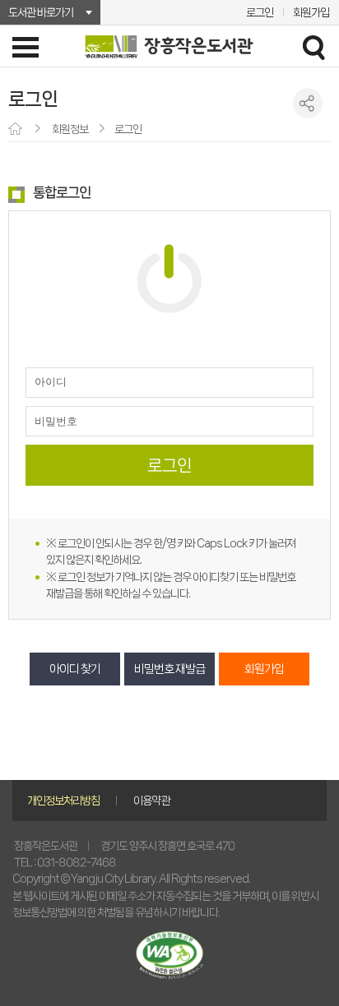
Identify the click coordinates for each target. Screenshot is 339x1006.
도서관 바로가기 (40, 12)
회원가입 (311, 12)
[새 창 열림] (169, 955)
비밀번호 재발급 (169, 669)
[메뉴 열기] (25, 47)
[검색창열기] (313, 47)
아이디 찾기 (74, 669)
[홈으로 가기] (17, 129)
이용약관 (151, 800)
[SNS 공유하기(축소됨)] (308, 103)
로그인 (259, 12)
